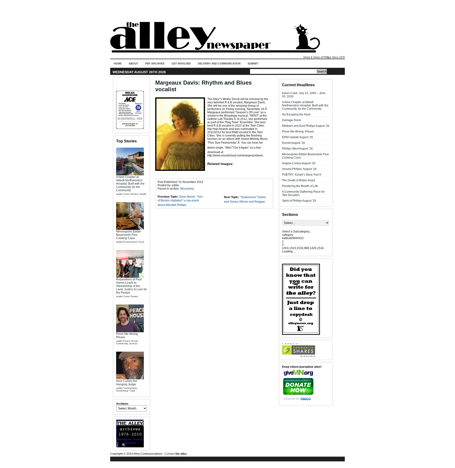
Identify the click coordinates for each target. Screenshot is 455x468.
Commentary (130, 388)
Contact (176, 453)
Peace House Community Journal (127, 342)
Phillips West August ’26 (297, 148)
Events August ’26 (293, 143)
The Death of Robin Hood (298, 180)
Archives (122, 403)
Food (141, 242)
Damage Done (291, 120)
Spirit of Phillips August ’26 (299, 200)
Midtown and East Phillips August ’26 (305, 125)
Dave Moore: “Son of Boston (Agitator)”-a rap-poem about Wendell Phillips (180, 201)
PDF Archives (154, 63)
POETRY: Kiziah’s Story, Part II (301, 174)
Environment (130, 242)
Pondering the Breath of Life (300, 186)
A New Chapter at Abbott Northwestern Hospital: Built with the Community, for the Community (130, 183)
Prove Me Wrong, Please (298, 131)
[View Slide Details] (131, 110)
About (133, 63)
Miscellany (187, 188)
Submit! (253, 63)
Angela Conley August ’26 (298, 163)
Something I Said (125, 390)
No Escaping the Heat (296, 114)
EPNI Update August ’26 (297, 137)
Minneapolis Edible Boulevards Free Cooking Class (128, 235)
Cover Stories (130, 194)
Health (142, 194)
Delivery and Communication (219, 63)
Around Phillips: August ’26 (299, 169)
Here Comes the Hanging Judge (126, 382)
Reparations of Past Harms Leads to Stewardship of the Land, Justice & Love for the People (131, 286)
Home (118, 63)
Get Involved (181, 63)
